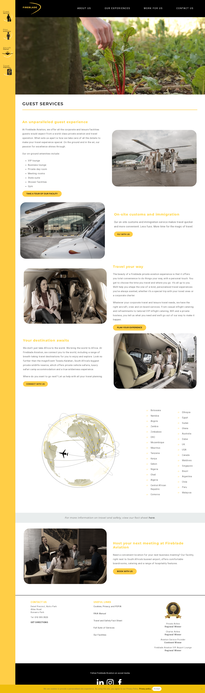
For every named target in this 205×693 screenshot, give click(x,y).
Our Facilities (100, 635)
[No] (201, 688)
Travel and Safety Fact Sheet (108, 620)
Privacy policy (145, 689)
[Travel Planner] (7, 65)
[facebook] (120, 682)
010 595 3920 (41, 617)
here (152, 517)
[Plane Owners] (7, 47)
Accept (157, 689)
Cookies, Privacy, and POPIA (107, 606)
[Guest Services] (7, 10)
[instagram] (110, 682)
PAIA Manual (100, 613)
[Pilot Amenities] (7, 29)
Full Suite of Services (104, 628)
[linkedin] (100, 682)
